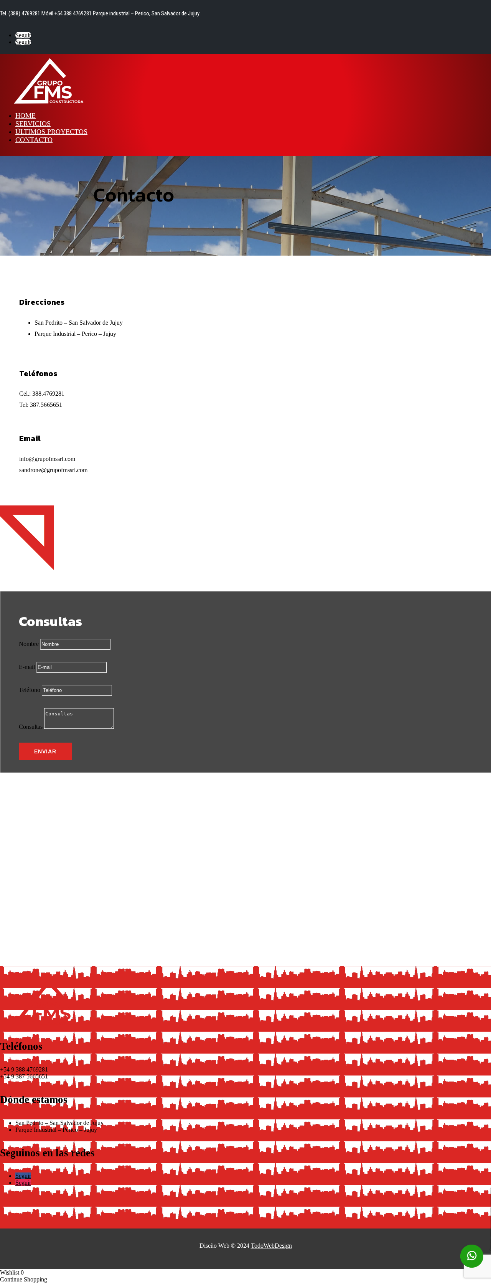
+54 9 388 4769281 (24, 1069)
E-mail (27, 667)
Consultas (31, 726)
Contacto (34, 140)
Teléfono (29, 690)
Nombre (29, 644)
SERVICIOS (33, 123)
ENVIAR (45, 751)
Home (25, 115)
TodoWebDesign (271, 1245)
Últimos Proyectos (51, 131)
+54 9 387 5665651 (24, 1076)
